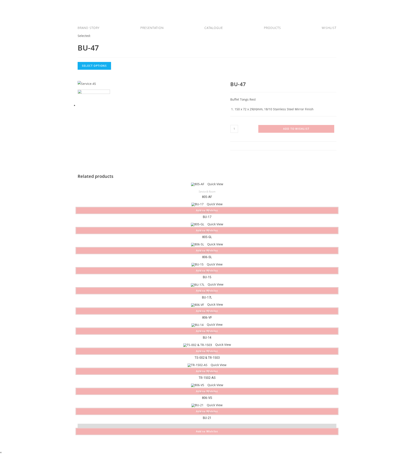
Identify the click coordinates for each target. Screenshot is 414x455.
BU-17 (207, 217)
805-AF (207, 197)
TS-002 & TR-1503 (207, 357)
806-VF (207, 317)
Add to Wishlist (296, 129)
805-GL (207, 237)
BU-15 (207, 277)
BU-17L (207, 297)
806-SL (207, 257)
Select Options (94, 66)
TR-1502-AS (207, 377)
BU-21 (207, 418)
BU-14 (207, 337)
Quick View (215, 184)
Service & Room (207, 191)
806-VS (207, 398)
